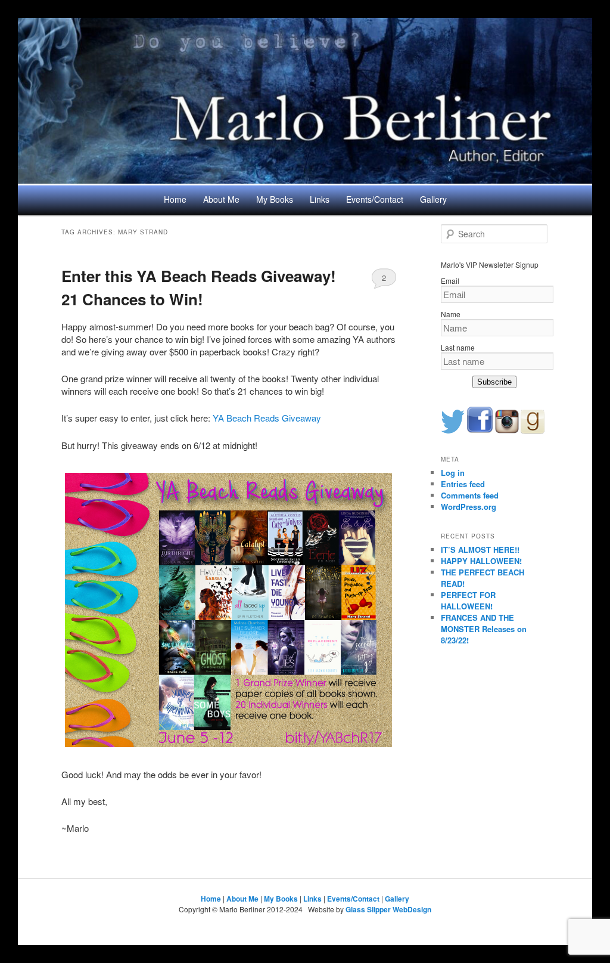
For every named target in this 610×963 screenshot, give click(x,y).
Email (450, 280)
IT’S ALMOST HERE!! (480, 549)
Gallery (433, 199)
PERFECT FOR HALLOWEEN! (468, 600)
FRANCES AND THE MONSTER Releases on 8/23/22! (484, 629)
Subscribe (494, 381)
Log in (453, 472)
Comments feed (470, 495)
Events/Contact (374, 199)
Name (450, 314)
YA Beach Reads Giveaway (267, 417)
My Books (274, 199)
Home (175, 199)
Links (319, 199)
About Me (221, 199)
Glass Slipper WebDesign (388, 909)
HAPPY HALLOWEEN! (481, 560)
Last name (458, 347)
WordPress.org (468, 506)
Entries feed (463, 484)
